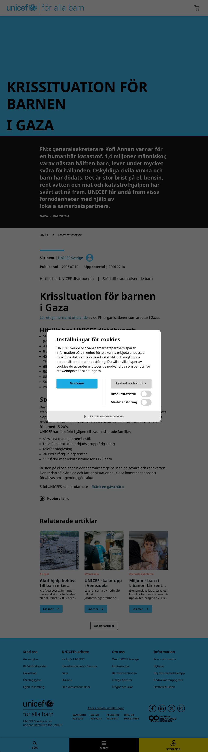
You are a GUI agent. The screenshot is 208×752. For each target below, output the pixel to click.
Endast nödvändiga (131, 383)
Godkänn (77, 383)
